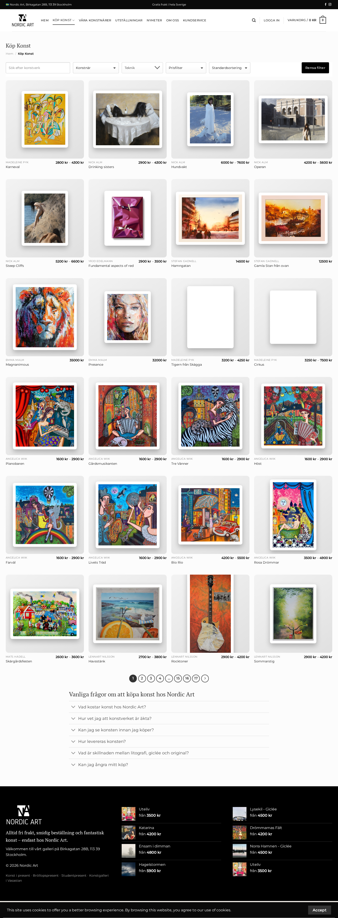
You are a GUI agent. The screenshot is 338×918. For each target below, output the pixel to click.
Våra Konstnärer (95, 20)
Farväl (11, 562)
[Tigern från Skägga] (210, 317)
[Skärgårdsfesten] (45, 614)
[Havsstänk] (127, 613)
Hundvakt (179, 167)
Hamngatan (181, 266)
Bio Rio (177, 562)
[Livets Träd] (127, 515)
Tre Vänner (180, 464)
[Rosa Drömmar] (293, 514)
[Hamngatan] (210, 218)
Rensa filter (315, 68)
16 (187, 678)
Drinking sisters (101, 167)
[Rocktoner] (210, 613)
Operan (260, 167)
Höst (258, 464)
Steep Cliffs (15, 266)
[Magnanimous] (45, 317)
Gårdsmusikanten (103, 464)
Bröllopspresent (46, 875)
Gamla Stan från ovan (271, 266)
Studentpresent (73, 875)
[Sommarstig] (293, 613)
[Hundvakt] (210, 119)
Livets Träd (97, 562)
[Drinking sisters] (127, 119)
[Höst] (293, 416)
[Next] (205, 678)
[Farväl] (45, 515)
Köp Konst (62, 20)
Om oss (172, 20)
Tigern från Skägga (186, 364)
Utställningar (128, 20)
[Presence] (127, 317)
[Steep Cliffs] (45, 218)
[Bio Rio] (210, 514)
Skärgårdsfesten (19, 661)
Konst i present (18, 875)
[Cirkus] (293, 317)
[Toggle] (73, 707)
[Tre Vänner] (210, 416)
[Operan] (293, 119)
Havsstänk (97, 661)
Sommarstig (264, 661)
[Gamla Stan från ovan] (293, 218)
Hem (45, 20)
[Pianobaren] (45, 415)
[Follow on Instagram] (330, 4)
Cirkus (259, 364)
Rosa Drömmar (266, 562)
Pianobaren (15, 464)
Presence (96, 364)
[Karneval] (45, 119)
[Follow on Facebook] (325, 4)
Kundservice (194, 20)
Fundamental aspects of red (111, 266)
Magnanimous (17, 364)
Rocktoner (179, 661)
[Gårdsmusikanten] (127, 415)
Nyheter (154, 20)
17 (196, 678)
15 (178, 678)
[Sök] (254, 20)
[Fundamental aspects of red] (127, 218)
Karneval (13, 167)
